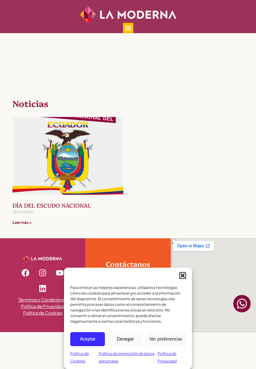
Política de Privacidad (42, 306)
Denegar (125, 339)
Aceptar (88, 339)
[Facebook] (25, 273)
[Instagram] (43, 273)
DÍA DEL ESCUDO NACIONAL (51, 205)
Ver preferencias (165, 339)
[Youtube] (60, 273)
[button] (183, 275)
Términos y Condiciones (42, 299)
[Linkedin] (43, 288)
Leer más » (22, 222)
